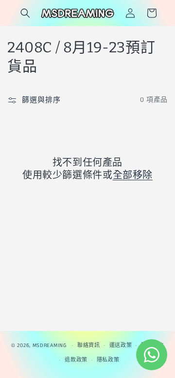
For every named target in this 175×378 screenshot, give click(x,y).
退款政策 (76, 360)
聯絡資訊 (88, 345)
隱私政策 (108, 360)
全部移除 (133, 175)
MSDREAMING (50, 345)
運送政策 (120, 345)
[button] (25, 13)
